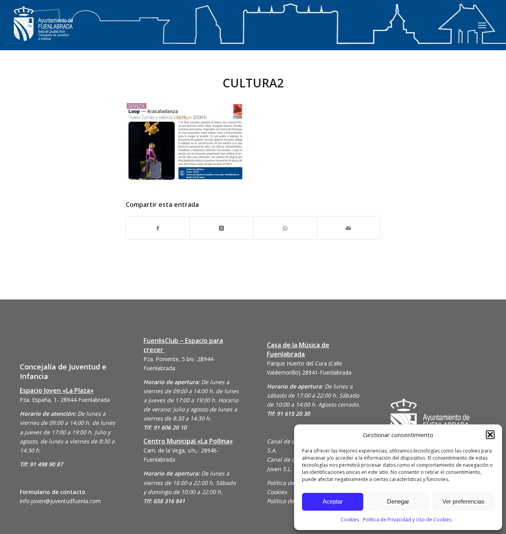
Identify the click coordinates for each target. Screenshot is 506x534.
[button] (490, 435)
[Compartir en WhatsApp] (285, 227)
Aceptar (333, 501)
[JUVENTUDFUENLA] (43, 31)
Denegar (398, 501)
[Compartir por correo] (348, 227)
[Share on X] (221, 227)
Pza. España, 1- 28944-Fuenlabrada (65, 399)
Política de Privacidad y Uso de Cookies (407, 519)
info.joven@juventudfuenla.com (60, 501)
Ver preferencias (463, 501)
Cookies (350, 519)
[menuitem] (482, 25)
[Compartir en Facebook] (158, 227)
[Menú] (482, 25)
